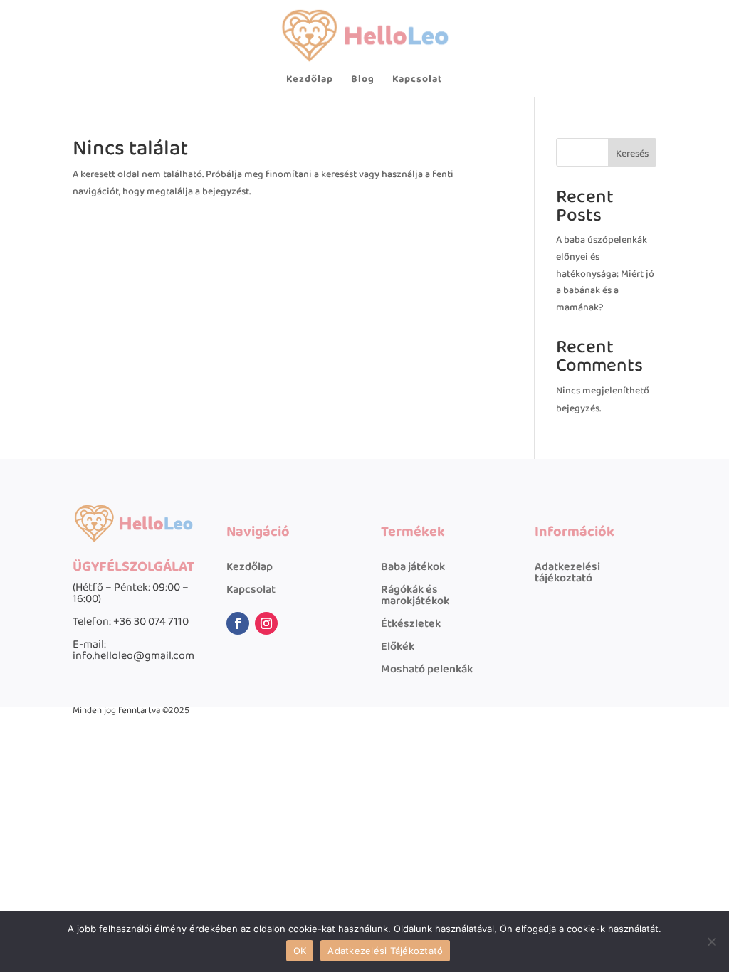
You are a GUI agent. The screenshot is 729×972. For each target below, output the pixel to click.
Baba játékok (413, 567)
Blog (362, 80)
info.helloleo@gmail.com (133, 656)
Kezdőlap (309, 80)
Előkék (397, 646)
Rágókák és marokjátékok (415, 595)
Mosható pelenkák (427, 669)
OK (300, 950)
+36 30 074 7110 (151, 621)
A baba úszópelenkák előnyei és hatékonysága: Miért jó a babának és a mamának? (605, 273)
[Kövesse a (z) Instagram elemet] (266, 623)
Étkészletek (411, 624)
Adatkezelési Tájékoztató (385, 950)
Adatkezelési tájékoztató (567, 572)
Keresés (632, 154)
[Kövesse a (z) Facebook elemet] (237, 623)
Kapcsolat (417, 80)
